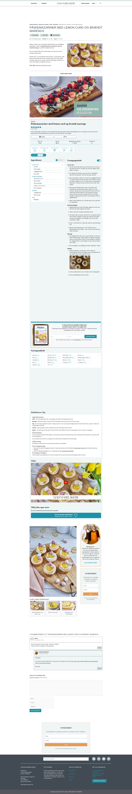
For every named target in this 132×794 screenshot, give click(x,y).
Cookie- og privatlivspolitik (98, 773)
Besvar (99, 647)
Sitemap (94, 776)
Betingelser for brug (96, 775)
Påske (51, 24)
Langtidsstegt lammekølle (67, 451)
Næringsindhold (54, 147)
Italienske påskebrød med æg (43, 65)
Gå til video (45, 35)
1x (56, 160)
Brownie (83, 448)
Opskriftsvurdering (34, 677)
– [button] (38, 155)
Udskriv (43, 136)
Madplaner (71, 776)
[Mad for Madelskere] (66, 3)
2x (59, 160)
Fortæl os (57, 516)
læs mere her (91, 599)
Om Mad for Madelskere (97, 770)
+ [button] (42, 155)
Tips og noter (64, 147)
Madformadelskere (34, 24)
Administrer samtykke (99, 780)
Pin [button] (66, 136)
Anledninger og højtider (43, 24)
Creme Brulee (77, 448)
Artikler (70, 779)
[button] (100, 3)
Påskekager (55, 24)
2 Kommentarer (56, 35)
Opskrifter (34, 3)
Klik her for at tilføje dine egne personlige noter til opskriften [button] (44, 510)
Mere (93, 3)
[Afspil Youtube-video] (66, 482)
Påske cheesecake (53, 612)
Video (71, 147)
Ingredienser (35, 147)
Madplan (44, 3)
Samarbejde (95, 772)
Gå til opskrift (35, 35)
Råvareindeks (85, 3)
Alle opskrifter (72, 770)
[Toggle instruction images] (99, 160)
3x (61, 160)
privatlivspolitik (77, 339)
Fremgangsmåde (44, 147)
